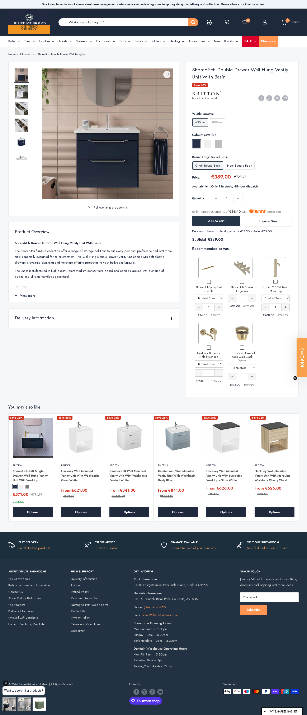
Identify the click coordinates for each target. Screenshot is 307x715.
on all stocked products (34, 548)
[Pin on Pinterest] (269, 98)
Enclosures (103, 41)
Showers (81, 41)
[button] (302, 357)
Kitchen (156, 41)
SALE (248, 41)
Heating (175, 41)
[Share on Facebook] (261, 98)
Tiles (27, 41)
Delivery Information (21, 611)
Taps (122, 41)
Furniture (44, 41)
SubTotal (199, 239)
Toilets (63, 41)
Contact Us (15, 592)
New (217, 41)
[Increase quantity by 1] (237, 198)
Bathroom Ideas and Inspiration (29, 585)
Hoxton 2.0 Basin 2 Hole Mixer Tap (209, 355)
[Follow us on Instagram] (144, 692)
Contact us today (106, 548)
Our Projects (16, 604)
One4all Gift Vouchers (23, 617)
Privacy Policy (80, 617)
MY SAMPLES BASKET (283, 711)
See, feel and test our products (268, 548)
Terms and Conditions (85, 624)
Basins (139, 41)
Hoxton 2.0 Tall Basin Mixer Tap (275, 289)
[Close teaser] (295, 378)
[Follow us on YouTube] (160, 692)
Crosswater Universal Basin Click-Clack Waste (242, 356)
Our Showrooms (19, 579)
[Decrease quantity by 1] (215, 198)
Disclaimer (78, 630)
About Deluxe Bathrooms (24, 598)
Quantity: (198, 198)
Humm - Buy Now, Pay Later (27, 624)
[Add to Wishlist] (167, 74)
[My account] (265, 22)
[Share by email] (285, 98)
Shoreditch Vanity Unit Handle (208, 289)
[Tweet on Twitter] (277, 98)
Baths (11, 41)
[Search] (193, 22)
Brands (228, 41)
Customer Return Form (85, 598)
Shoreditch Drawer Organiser (242, 289)
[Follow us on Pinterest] (152, 692)
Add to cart (216, 221)
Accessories (197, 41)
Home (11, 54)
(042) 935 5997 (155, 607)
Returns (75, 585)
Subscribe (253, 609)
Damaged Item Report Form (89, 604)
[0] (245, 22)
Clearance (268, 41)
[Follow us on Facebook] (136, 692)
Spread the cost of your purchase (193, 548)
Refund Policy (80, 592)
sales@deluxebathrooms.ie (160, 615)
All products (27, 54)
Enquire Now (268, 221)
